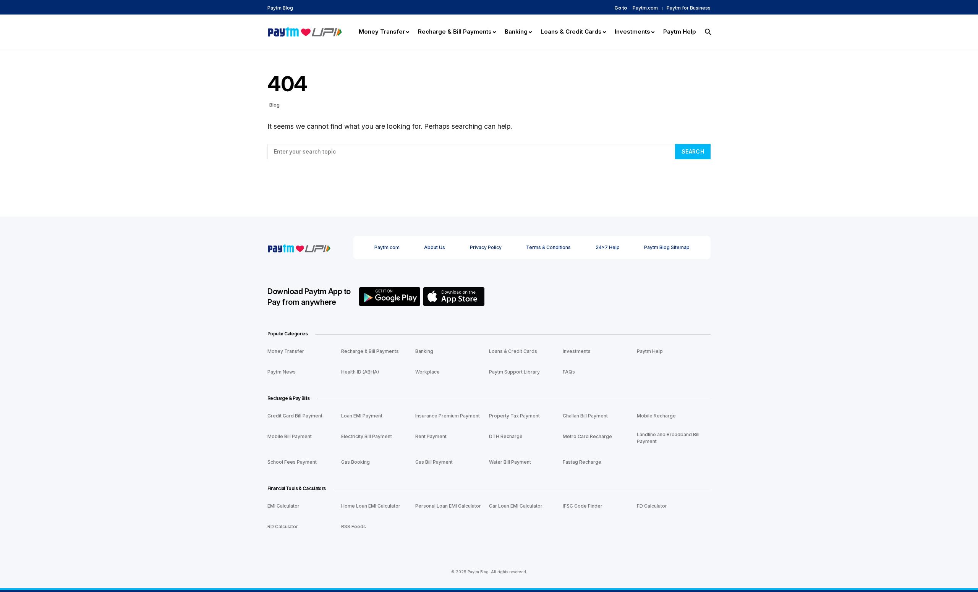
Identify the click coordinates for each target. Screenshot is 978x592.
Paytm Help (650, 351)
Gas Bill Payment (434, 462)
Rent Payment (431, 436)
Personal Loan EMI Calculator (448, 506)
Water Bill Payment (510, 462)
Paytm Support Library (514, 372)
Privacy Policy (486, 247)
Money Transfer (285, 351)
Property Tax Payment (514, 416)
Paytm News (281, 372)
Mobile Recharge (656, 416)
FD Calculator (652, 506)
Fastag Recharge (582, 462)
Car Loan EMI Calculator (515, 506)
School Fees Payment (292, 462)
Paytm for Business (689, 8)
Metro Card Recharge (587, 436)
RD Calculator (282, 526)
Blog (274, 105)
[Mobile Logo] (304, 31)
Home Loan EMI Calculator (370, 506)
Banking (424, 351)
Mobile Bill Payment (289, 436)
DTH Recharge (506, 436)
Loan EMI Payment (361, 416)
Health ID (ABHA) (360, 372)
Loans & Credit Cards (513, 351)
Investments (577, 351)
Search (693, 151)
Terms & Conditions (548, 247)
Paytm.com (645, 8)
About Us (434, 247)
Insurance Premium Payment (447, 416)
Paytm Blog (280, 8)
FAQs (569, 372)
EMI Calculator (283, 506)
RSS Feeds (353, 526)
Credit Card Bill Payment (294, 416)
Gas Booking (355, 462)
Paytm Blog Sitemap (667, 247)
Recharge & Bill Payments (370, 351)
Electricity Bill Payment (366, 436)
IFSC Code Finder (582, 506)
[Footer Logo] (298, 247)
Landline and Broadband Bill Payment (668, 438)
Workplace (427, 372)
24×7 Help (608, 247)
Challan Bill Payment (585, 416)
